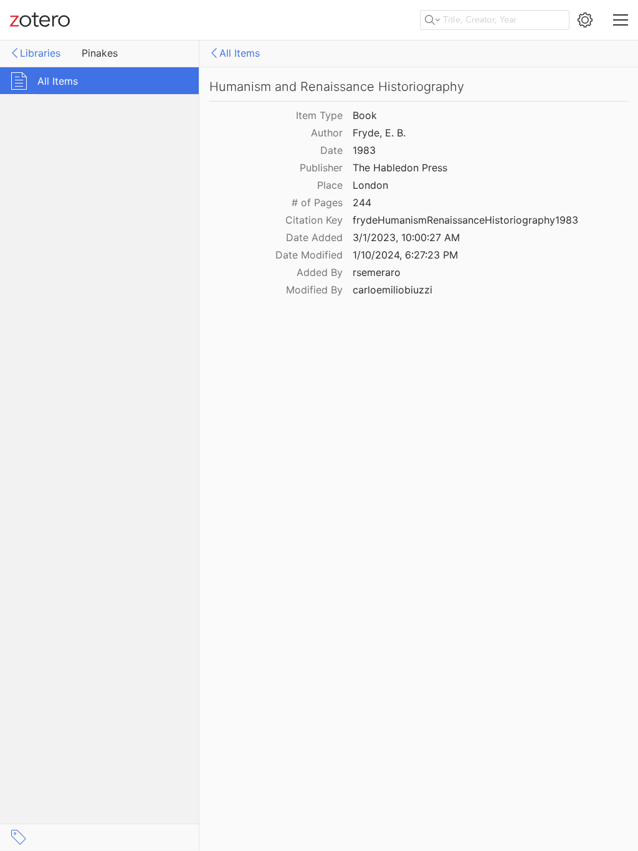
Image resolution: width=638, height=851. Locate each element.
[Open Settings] (585, 20)
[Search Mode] (432, 20)
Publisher (321, 167)
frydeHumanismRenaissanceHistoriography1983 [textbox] (465, 220)
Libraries (40, 53)
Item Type (319, 115)
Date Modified (309, 255)
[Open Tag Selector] (19, 837)
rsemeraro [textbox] (377, 272)
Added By (320, 272)
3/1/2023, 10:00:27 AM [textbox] (406, 237)
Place (330, 185)
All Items (239, 53)
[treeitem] (99, 80)
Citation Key (314, 220)
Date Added (314, 237)
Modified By (314, 289)
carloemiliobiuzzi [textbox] (392, 289)
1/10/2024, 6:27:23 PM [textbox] (405, 255)
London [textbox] (370, 185)
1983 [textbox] (364, 150)
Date (331, 150)
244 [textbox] (362, 202)
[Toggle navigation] (620, 20)
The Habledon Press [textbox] (400, 167)
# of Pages (317, 202)
